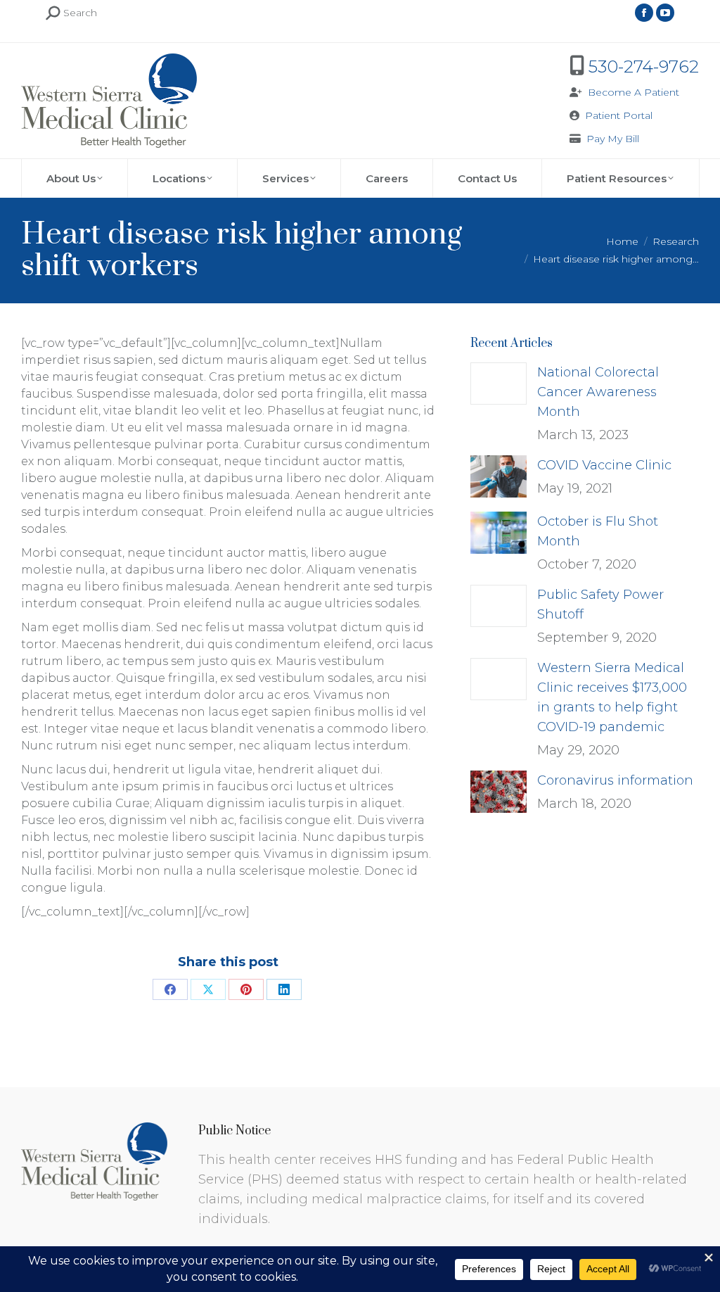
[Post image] (498, 383)
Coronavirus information (615, 780)
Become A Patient (633, 92)
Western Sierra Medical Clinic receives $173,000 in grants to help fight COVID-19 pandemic (612, 697)
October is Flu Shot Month (597, 531)
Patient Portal (618, 115)
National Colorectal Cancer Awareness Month (598, 392)
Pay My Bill (612, 138)
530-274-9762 (644, 66)
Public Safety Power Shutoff (600, 604)
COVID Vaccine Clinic (604, 465)
